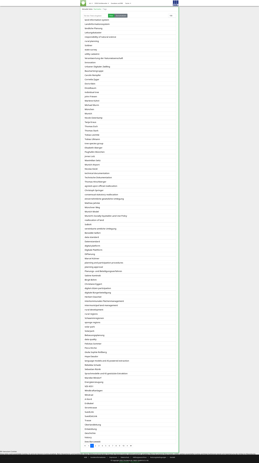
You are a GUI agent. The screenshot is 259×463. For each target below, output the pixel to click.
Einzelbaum (90, 88)
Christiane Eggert (93, 284)
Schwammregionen (94, 318)
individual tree (92, 92)
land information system (97, 19)
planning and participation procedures (104, 262)
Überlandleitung (93, 424)
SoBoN (88, 224)
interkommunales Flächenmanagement (104, 301)
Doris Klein (90, 83)
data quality (91, 339)
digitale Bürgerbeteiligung (98, 292)
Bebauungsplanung (94, 335)
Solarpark (89, 331)
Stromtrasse (91, 407)
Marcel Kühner (92, 258)
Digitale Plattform (93, 249)
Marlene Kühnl (92, 100)
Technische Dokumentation (98, 177)
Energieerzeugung (94, 382)
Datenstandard (92, 241)
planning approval (94, 266)
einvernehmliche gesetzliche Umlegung (104, 198)
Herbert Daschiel (93, 296)
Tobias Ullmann (92, 139)
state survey (91, 49)
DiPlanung (90, 254)
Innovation (90, 62)
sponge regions (92, 322)
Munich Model (92, 211)
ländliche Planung (93, 28)
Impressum (135, 462)
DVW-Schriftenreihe (101, 3)
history (88, 437)
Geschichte (90, 433)
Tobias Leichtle (92, 134)
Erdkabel (89, 403)
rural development (94, 309)
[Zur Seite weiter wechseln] (127, 446)
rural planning (92, 41)
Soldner (88, 45)
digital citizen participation (98, 288)
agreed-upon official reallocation (101, 185)
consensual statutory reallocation (101, 194)
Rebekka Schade (93, 365)
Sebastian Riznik (93, 369)
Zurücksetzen (121, 16)
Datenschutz (124, 462)
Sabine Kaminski (93, 275)
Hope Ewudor (91, 356)
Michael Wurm (92, 105)
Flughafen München (95, 151)
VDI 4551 (89, 386)
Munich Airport (92, 164)
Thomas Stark (91, 130)
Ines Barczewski (92, 441)
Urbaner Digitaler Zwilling (97, 66)
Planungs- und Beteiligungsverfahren (103, 271)
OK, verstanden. (7, 459)
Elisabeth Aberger (93, 147)
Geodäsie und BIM (117, 3)
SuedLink (89, 411)
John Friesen (91, 96)
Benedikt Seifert (93, 232)
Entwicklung (91, 429)
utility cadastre (92, 54)
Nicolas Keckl (91, 168)
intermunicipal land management (101, 305)
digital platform (92, 245)
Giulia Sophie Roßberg (96, 352)
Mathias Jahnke (92, 203)
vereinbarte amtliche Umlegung (100, 228)
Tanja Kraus (90, 122)
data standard (92, 237)
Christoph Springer (94, 190)
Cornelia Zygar (92, 79)
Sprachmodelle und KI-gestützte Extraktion (106, 373)
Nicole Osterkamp (93, 117)
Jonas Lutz (90, 156)
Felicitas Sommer (93, 343)
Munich (88, 113)
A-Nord (88, 399)
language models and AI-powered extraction (107, 360)
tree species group (94, 143)
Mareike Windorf (93, 377)
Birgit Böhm (91, 279)
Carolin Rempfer (93, 75)
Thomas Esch (91, 126)
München (89, 109)
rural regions (91, 313)
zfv (90, 3)
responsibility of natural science (100, 36)
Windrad (89, 394)
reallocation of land (94, 220)
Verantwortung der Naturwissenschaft (104, 58)
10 (123, 446)
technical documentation (97, 173)
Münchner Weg (92, 207)
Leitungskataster (93, 32)
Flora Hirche (91, 347)
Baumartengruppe (94, 70)
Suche (127, 3)
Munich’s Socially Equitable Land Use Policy (106, 215)
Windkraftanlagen (94, 390)
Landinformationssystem (97, 24)
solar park (90, 326)
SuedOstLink (91, 416)
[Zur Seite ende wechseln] (131, 446)
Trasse (88, 420)
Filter (111, 16)
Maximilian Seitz (93, 160)
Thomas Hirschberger (95, 181)
